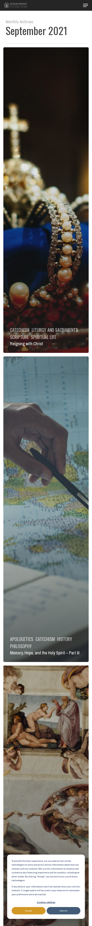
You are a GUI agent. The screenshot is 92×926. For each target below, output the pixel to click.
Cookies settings (46, 902)
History (64, 639)
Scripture (19, 337)
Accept (28, 910)
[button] (85, 5)
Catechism (19, 330)
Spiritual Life (43, 337)
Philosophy (21, 646)
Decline (63, 910)
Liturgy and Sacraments (55, 330)
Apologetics (21, 639)
